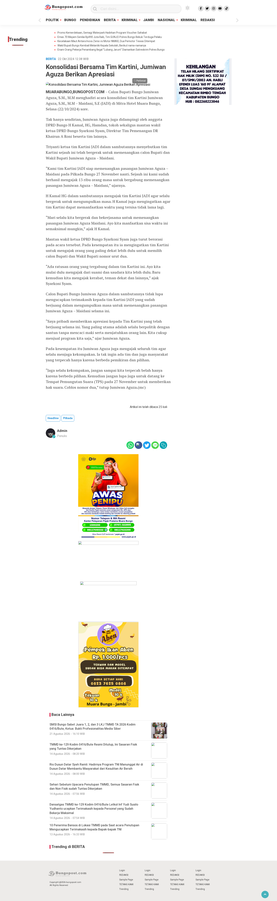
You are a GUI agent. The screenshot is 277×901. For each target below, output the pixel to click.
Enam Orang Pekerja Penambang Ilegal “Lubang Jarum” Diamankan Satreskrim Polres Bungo (111, 50)
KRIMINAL (130, 20)
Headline (53, 418)
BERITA (110, 20)
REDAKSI (207, 20)
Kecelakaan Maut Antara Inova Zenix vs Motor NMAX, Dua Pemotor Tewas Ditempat (106, 41)
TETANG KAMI (126, 884)
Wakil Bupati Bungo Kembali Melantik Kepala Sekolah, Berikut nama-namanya (101, 46)
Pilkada (68, 418)
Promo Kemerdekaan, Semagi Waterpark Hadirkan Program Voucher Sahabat (102, 33)
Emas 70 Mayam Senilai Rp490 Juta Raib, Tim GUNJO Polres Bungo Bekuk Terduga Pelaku (109, 37)
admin (62, 430)
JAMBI (148, 20)
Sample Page (126, 879)
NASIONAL (166, 20)
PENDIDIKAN (90, 20)
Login (122, 870)
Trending (124, 889)
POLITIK (52, 20)
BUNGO (70, 20)
